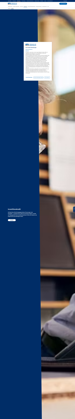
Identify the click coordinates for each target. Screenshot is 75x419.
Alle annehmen (47, 77)
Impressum (27, 50)
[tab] (10, 6)
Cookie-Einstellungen (29, 77)
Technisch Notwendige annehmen (38, 77)
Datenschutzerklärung (29, 49)
